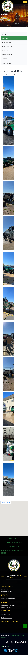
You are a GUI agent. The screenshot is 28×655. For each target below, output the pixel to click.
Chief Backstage (5, 614)
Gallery (5, 38)
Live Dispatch (7, 46)
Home (4, 34)
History (5, 50)
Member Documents (6, 617)
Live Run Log (6, 42)
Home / (3, 17)
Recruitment (7, 55)
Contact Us (6, 63)
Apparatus (6, 59)
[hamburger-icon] (25, 2)
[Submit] (25, 626)
